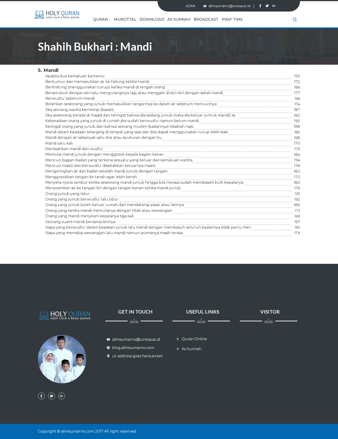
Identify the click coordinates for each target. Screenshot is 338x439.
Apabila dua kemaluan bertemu (75, 76)
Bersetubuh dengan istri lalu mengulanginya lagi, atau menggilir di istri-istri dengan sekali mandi (134, 93)
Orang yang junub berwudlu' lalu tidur (81, 199)
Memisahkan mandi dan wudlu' (74, 149)
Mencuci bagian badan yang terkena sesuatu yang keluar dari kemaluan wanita (118, 160)
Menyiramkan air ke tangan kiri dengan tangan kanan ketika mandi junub (113, 188)
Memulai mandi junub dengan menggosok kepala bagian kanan (104, 154)
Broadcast (206, 19)
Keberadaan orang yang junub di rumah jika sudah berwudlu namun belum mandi (122, 121)
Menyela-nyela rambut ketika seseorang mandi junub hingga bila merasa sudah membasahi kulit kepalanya (144, 182)
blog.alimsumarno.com (132, 348)
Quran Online (194, 339)
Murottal (125, 19)
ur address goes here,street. (137, 356)
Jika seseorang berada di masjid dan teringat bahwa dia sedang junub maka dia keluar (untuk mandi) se (140, 115)
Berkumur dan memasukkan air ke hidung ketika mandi (97, 81)
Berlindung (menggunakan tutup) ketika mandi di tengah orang (105, 87)
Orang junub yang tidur (67, 194)
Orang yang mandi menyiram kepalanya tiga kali (89, 216)
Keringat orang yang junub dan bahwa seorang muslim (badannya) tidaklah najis (119, 126)
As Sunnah (178, 19)
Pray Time (232, 19)
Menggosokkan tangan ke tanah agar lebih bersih (91, 177)
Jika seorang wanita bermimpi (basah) (79, 110)
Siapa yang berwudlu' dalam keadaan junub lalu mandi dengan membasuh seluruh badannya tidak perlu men (148, 227)
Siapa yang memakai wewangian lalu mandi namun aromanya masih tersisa (114, 233)
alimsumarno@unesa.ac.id (231, 6)
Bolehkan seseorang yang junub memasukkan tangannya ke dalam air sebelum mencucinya (131, 104)
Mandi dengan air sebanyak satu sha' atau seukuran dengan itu (103, 137)
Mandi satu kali (59, 143)
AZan (190, 6)
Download (152, 19)
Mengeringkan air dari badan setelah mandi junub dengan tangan (106, 171)
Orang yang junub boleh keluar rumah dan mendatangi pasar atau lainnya (114, 205)
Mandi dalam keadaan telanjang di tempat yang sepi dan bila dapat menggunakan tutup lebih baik (136, 132)
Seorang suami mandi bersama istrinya (80, 222)
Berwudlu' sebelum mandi (70, 98)
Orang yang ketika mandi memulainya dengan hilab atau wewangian (108, 210)
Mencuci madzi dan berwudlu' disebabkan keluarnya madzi (100, 165)
